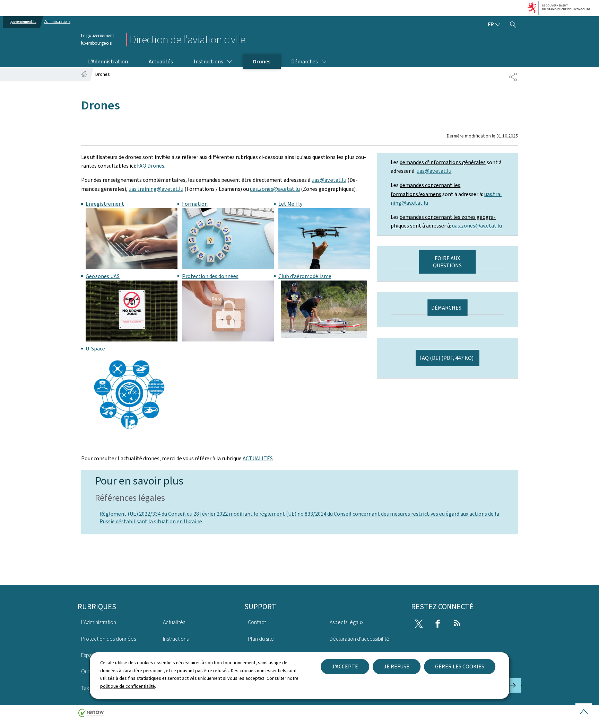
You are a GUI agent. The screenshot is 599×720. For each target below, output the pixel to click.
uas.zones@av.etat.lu (275, 189)
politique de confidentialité (127, 686)
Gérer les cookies (459, 666)
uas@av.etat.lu (329, 180)
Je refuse (396, 666)
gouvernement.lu (23, 21)
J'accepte (345, 666)
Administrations (57, 21)
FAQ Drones (150, 165)
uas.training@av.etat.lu (156, 189)
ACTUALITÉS (258, 458)
